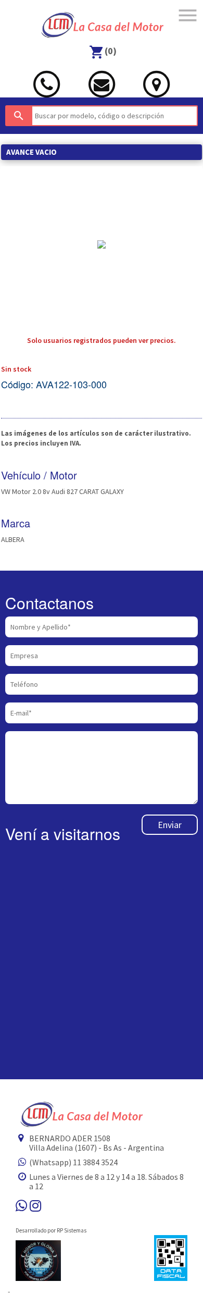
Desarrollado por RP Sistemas (51, 1230)
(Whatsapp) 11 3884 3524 (73, 1162)
